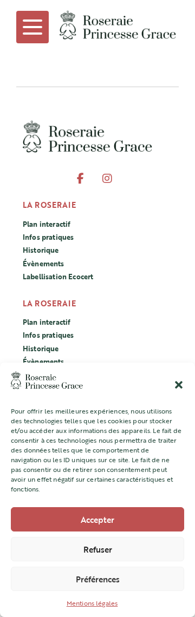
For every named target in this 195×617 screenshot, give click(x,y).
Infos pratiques (48, 237)
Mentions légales (92, 603)
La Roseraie (49, 205)
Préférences (98, 579)
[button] (178, 383)
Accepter (97, 520)
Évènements (43, 263)
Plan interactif (46, 224)
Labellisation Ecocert (58, 276)
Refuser (97, 549)
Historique (41, 250)
